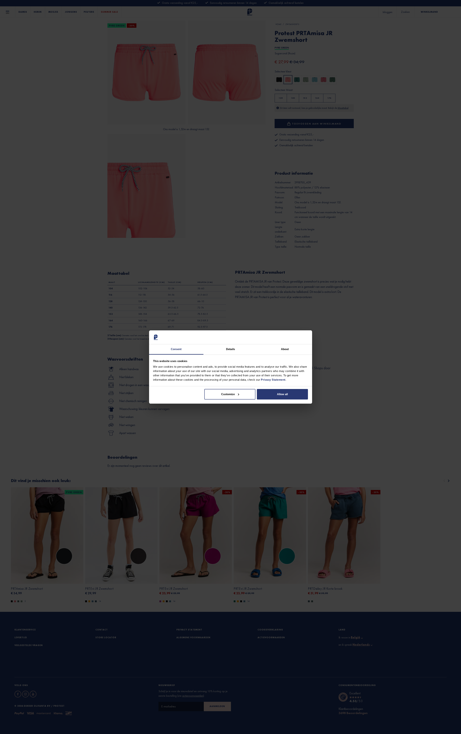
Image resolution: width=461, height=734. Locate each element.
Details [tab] (230, 349)
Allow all (282, 394)
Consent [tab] (176, 349)
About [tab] (285, 349)
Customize (228, 394)
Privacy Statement (273, 379)
